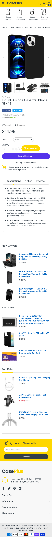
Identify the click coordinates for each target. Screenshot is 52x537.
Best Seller (8, 307)
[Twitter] (8, 489)
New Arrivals (9, 245)
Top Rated (8, 369)
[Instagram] (20, 489)
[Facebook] (3, 489)
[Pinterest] (14, 489)
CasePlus (13, 525)
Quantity (5, 145)
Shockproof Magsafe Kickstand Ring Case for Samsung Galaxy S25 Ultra (33, 256)
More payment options (26, 162)
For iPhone (6, 97)
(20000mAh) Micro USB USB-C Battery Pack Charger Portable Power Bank (33, 273)
